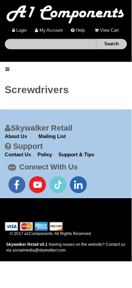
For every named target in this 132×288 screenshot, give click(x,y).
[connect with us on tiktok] (58, 184)
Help (80, 30)
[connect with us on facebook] (16, 184)
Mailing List (52, 136)
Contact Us (18, 154)
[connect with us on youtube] (37, 184)
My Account (50, 30)
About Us (16, 136)
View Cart (109, 30)
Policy (44, 154)
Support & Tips (76, 154)
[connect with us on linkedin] (78, 184)
